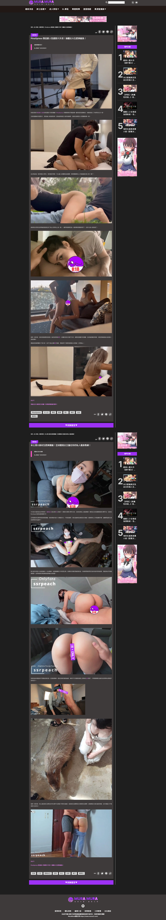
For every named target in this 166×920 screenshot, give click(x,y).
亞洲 (33, 873)
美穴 (74, 873)
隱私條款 (68, 911)
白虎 (87, 678)
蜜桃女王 (49, 512)
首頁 (32, 27)
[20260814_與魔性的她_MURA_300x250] (127, 41)
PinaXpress (59, 112)
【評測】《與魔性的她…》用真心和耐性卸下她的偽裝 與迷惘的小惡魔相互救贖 (129, 96)
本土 (56, 512)
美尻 (59, 337)
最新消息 (29, 9)
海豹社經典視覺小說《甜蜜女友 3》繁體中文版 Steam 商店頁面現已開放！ (129, 130)
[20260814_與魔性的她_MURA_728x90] (83, 21)
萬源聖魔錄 (99, 9)
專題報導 (76, 9)
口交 (39, 873)
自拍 (43, 112)
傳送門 (32, 400)
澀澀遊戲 (87, 9)
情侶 (38, 112)
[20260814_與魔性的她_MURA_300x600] (127, 176)
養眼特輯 (41, 27)
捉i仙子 (37, 48)
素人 (40, 112)
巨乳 (55, 873)
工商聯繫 (98, 911)
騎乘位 (34, 416)
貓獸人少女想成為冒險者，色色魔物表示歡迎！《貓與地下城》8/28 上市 (129, 113)
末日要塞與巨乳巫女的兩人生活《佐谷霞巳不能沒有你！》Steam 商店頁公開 (129, 79)
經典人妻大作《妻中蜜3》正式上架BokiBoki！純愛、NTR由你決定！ (129, 61)
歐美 (59, 412)
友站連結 (108, 911)
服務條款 (58, 911)
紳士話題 (40, 9)
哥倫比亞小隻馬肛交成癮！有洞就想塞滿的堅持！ (44, 404)
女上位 (46, 412)
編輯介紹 (78, 911)
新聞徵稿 (88, 911)
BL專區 (65, 9)
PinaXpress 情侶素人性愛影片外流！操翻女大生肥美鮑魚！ (47, 865)
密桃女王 (48, 873)
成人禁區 (53, 9)
